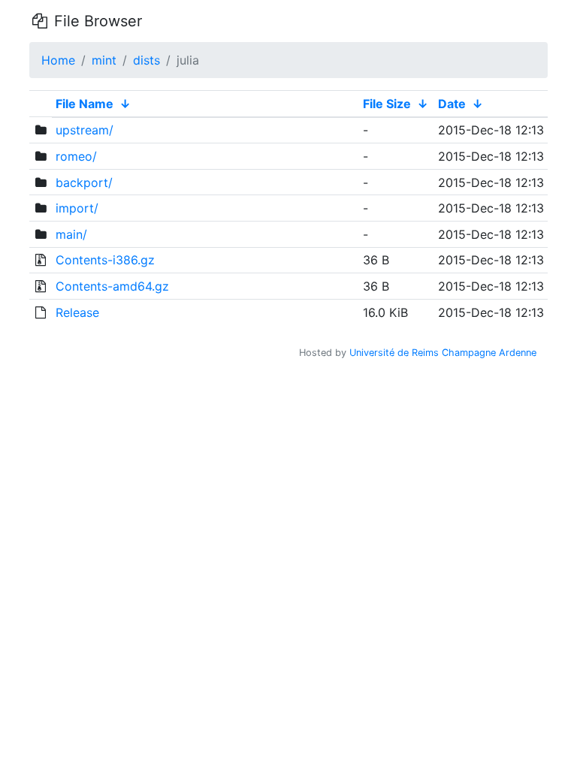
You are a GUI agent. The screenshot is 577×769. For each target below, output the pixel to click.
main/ (71, 234)
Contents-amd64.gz (112, 286)
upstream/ (84, 129)
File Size (387, 103)
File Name (84, 103)
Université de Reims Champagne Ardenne (442, 352)
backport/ (84, 182)
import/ (77, 208)
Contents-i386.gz (105, 259)
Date (452, 103)
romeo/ (76, 156)
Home (58, 60)
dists (146, 60)
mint (104, 60)
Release (77, 312)
